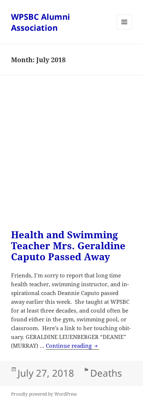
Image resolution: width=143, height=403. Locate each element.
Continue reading (72, 345)
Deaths (106, 373)
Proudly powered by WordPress (44, 394)
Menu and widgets (124, 29)
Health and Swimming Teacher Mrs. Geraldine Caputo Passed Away (68, 245)
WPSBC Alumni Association (40, 22)
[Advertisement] (71, 157)
